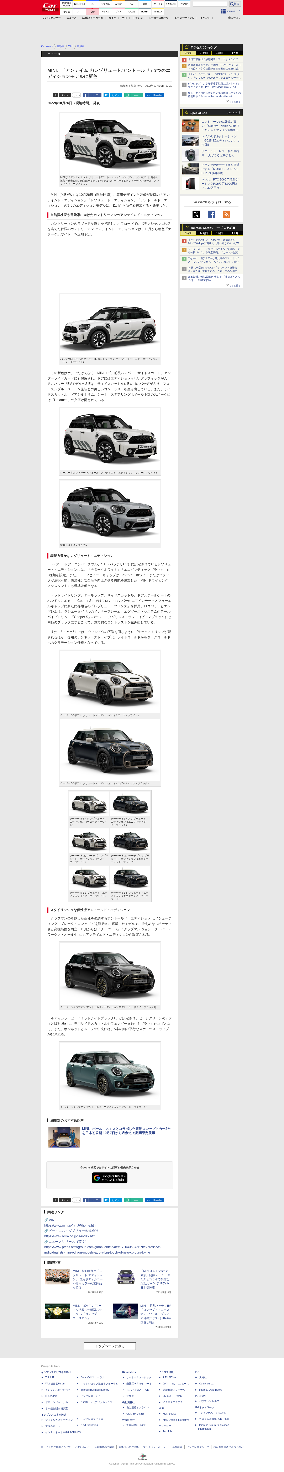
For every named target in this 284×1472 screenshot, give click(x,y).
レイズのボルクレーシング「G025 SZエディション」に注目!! (220, 140)
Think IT (49, 1377)
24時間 (204, 52)
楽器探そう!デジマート (139, 1383)
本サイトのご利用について (56, 1447)
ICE (197, 1372)
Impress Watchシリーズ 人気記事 (212, 227)
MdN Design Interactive (176, 1419)
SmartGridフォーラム (93, 1377)
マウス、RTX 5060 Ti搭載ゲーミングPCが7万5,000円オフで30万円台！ (219, 183)
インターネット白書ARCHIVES (63, 1432)
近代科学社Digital (136, 1425)
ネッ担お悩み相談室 (56, 1408)
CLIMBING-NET (135, 1413)
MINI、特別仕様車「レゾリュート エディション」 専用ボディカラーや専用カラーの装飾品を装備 (88, 1279)
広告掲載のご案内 (104, 1447)
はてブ (115, 95)
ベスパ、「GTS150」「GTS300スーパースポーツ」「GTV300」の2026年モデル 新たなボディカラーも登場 (215, 78)
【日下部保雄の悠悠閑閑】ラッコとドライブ (213, 59)
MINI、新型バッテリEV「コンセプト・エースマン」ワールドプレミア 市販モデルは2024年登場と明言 (155, 1314)
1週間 (219, 52)
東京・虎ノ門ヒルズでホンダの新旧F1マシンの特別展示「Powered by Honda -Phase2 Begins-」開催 (214, 96)
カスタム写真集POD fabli (214, 1418)
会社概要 (177, 1447)
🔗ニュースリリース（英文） (102, 1247)
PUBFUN (200, 1396)
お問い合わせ (82, 1447)
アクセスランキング (203, 47)
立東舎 (130, 1396)
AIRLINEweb (170, 1377)
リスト (76, 95)
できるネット (52, 1426)
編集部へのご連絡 (129, 1447)
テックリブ (165, 1426)
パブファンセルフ (209, 1401)
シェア (94, 95)
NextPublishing (89, 1425)
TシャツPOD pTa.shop (212, 1412)
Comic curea (206, 1383)
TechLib (167, 1431)
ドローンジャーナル (56, 1402)
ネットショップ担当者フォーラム (99, 1383)
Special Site (198, 113)
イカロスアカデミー (174, 1402)
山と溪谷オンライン (137, 1407)
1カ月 (235, 52)
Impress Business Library (95, 1389)
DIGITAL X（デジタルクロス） (98, 1402)
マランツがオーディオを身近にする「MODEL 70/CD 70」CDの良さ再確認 (220, 169)
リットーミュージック (138, 1377)
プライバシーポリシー (155, 1447)
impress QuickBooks (210, 1389)
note (136, 95)
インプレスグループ (198, 1447)
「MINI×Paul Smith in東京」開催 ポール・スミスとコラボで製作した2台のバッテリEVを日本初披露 (155, 1279)
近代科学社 (128, 1419)
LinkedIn (157, 95)
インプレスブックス (92, 1418)
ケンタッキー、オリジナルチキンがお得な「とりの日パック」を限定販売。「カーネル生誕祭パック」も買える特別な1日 (214, 253)
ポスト (64, 95)
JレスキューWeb (172, 1396)
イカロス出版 (166, 1372)
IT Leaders (51, 1396)
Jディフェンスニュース (176, 1383)
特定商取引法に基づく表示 (228, 1447)
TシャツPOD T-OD (137, 1389)
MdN (161, 1408)
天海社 (203, 1377)
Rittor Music (129, 1372)
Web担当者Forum (55, 1383)
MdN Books (169, 1413)
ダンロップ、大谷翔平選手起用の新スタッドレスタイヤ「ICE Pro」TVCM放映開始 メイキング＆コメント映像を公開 (214, 87)
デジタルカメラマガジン (59, 1419)
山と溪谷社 (128, 1402)
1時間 (188, 52)
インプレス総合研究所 (57, 1389)
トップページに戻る (110, 1346)
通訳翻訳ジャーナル (174, 1389)
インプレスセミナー (92, 1396)
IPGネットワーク (204, 1407)
